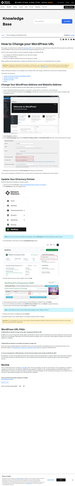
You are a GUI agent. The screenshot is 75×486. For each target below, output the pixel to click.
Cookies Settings (50, 479)
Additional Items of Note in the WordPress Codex (24, 347)
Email (26, 6)
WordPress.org (44, 66)
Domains (3, 6)
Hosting (15, 6)
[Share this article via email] (74, 39)
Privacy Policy (29, 483)
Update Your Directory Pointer (11, 77)
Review (5, 81)
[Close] (72, 480)
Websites (9, 6)
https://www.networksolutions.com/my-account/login (33, 184)
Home (2, 35)
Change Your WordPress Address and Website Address (17, 76)
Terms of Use (20, 478)
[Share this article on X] (69, 39)
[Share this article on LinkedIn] (66, 39)
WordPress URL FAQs (9, 79)
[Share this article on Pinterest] (71, 39)
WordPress (26, 48)
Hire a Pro (44, 6)
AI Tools (31, 6)
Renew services (69, 7)
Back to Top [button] (5, 382)
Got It (61, 479)
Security (21, 6)
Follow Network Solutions (7, 379)
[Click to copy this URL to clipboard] (61, 39)
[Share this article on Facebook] (63, 39)
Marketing (37, 6)
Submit (68, 21)
